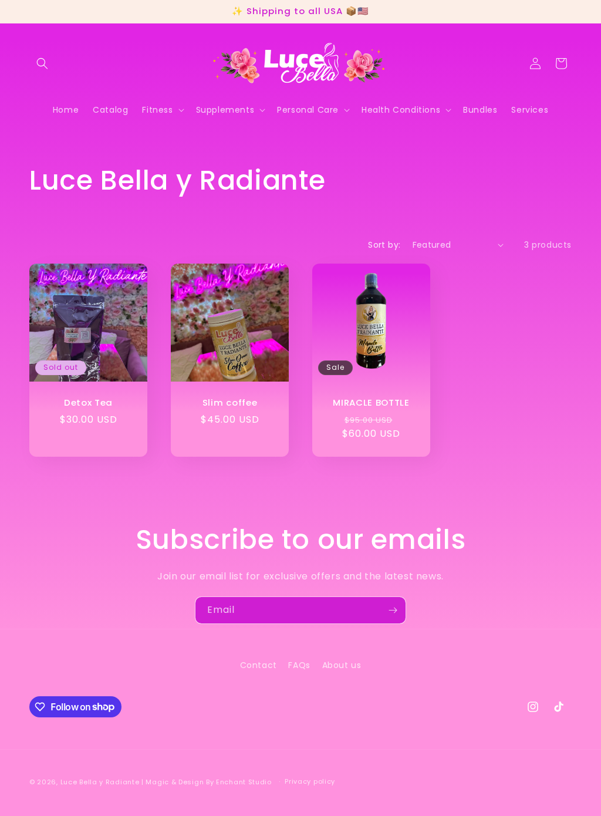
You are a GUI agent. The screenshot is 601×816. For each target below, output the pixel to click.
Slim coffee (230, 403)
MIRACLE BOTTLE (371, 403)
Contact (258, 665)
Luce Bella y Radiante (100, 782)
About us (342, 665)
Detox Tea (88, 403)
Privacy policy (310, 781)
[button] (42, 63)
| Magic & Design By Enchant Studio (207, 782)
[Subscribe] (393, 610)
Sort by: (384, 245)
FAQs (299, 665)
